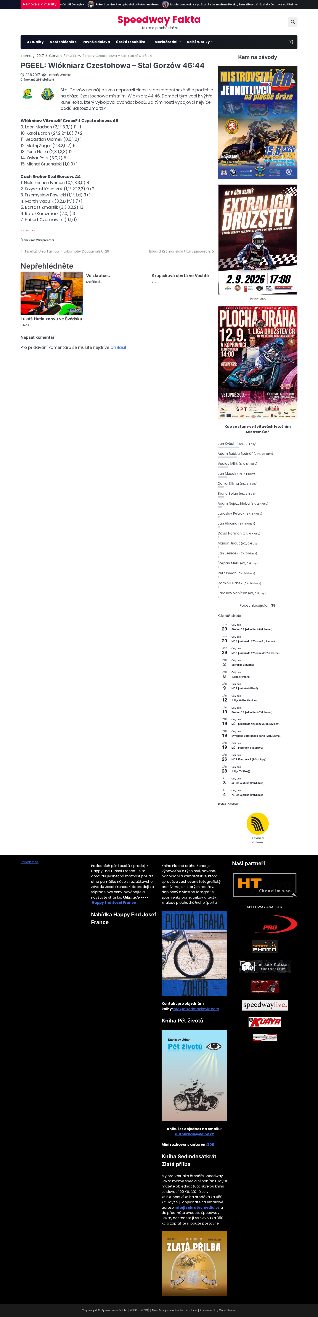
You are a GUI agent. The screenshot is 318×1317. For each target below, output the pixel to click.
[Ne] (312, 1310)
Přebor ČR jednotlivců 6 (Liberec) (251, 629)
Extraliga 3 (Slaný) (242, 665)
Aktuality (35, 42)
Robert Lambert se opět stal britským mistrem (110, 4)
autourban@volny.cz (194, 1134)
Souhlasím (290, 1310)
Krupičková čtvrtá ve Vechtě (180, 275)
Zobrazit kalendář (228, 803)
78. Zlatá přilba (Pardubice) (247, 795)
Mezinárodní (166, 42)
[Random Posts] (290, 42)
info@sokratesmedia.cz (197, 1207)
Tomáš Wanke (59, 74)
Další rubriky (198, 42)
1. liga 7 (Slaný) (240, 771)
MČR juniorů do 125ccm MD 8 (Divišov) (255, 724)
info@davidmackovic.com (196, 1008)
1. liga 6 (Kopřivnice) (244, 700)
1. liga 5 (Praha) (241, 677)
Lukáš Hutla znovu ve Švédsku (51, 318)
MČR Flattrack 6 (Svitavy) (247, 748)
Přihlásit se (30, 862)
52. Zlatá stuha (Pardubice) (247, 783)
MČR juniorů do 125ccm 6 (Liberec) (253, 641)
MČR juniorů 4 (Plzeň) (244, 688)
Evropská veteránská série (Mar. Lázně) (256, 736)
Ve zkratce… (99, 275)
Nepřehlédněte (63, 42)
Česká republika (130, 42)
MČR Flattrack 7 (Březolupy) (248, 759)
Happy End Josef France (114, 902)
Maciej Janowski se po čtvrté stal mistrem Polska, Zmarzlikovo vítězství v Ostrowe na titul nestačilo (221, 4)
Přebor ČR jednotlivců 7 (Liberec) (251, 712)
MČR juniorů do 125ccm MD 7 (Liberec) (255, 653)
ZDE (210, 1144)
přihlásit (119, 347)
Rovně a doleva (96, 42)
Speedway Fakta (159, 19)
